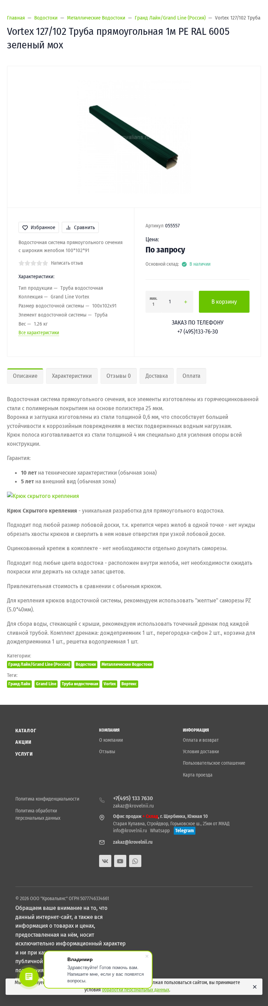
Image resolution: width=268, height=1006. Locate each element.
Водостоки (86, 664)
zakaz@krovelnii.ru (133, 806)
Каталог (25, 731)
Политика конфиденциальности (47, 799)
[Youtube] (120, 861)
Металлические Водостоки (127, 664)
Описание (25, 376)
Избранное (43, 227)
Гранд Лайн (19, 683)
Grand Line (46, 683)
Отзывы (107, 752)
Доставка (157, 376)
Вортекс (129, 683)
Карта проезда (198, 775)
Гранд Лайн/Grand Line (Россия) (39, 664)
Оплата (191, 376)
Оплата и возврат (201, 740)
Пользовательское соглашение (214, 763)
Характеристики (72, 376)
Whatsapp (160, 831)
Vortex (110, 683)
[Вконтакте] (105, 861)
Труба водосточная (80, 683)
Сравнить (84, 227)
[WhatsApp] (135, 861)
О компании (111, 740)
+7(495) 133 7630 (133, 798)
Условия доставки (201, 752)
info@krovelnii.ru (130, 831)
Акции (23, 742)
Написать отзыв (67, 263)
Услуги (24, 754)
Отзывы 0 (118, 376)
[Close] (254, 987)
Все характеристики (38, 333)
